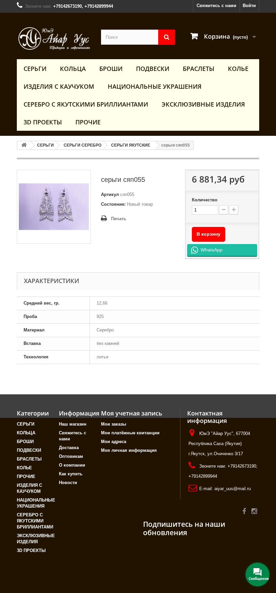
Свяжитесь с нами (216, 5)
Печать (118, 218)
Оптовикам (71, 456)
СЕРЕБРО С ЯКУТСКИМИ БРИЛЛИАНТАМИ (86, 104)
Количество (204, 199)
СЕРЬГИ (35, 69)
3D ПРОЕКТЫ (43, 122)
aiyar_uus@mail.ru (232, 488)
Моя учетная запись (131, 413)
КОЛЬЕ (238, 69)
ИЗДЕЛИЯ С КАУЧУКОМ (59, 86)
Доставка (69, 447)
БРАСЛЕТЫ (198, 69)
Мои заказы (113, 424)
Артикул (110, 194)
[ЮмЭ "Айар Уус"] (54, 38)
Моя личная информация (129, 450)
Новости (68, 482)
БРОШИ (111, 69)
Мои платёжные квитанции (130, 432)
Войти (249, 5)
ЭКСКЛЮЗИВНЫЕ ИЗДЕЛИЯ (203, 104)
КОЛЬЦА (73, 69)
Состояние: (113, 204)
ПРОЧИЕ (88, 122)
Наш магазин (73, 424)
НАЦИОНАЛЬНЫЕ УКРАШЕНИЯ (155, 86)
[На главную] (24, 145)
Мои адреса (113, 441)
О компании (72, 465)
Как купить (70, 473)
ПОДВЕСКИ (152, 69)
